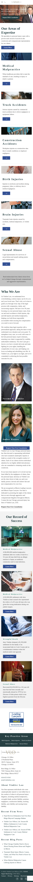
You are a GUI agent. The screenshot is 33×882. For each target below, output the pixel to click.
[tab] (10, 729)
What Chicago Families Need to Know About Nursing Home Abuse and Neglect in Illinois (17, 846)
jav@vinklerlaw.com (8, 780)
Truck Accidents (26, 740)
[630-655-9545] (5, 2)
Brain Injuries (16, 740)
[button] (2, 2)
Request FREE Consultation (10, 17)
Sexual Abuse (24, 744)
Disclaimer (24, 876)
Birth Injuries (6, 740)
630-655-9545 (6, 777)
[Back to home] (16, 2)
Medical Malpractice (11, 744)
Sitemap (16, 876)
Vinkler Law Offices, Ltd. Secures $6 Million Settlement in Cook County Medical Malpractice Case (16, 824)
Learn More (8, 47)
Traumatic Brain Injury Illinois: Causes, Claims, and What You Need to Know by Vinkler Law (17, 854)
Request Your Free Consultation (16, 448)
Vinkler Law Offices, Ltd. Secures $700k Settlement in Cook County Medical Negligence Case (17, 832)
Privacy (10, 876)
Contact (3, 876)
